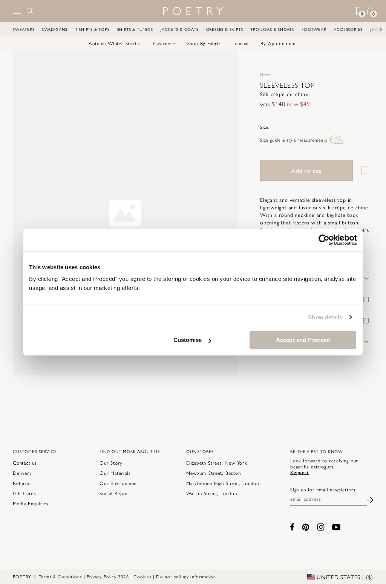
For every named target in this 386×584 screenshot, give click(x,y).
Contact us (25, 462)
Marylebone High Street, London (222, 482)
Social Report (115, 493)
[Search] (30, 11)
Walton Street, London (211, 493)
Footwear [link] (314, 29)
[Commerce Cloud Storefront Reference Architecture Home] (193, 11)
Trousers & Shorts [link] (272, 29)
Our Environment (119, 482)
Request (299, 472)
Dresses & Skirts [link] (224, 29)
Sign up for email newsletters (322, 489)
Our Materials (115, 472)
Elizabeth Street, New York (216, 462)
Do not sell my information (186, 576)
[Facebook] (292, 527)
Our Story (111, 462)
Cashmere (164, 43)
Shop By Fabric (204, 43)
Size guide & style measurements (293, 139)
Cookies (142, 576)
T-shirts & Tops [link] (92, 29)
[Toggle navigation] (17, 11)
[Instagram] (321, 527)
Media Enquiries (31, 503)
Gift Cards (24, 493)
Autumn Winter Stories (115, 43)
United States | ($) (344, 576)
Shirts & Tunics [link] (135, 29)
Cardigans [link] (54, 29)
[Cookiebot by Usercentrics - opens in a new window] (324, 239)
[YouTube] (336, 527)
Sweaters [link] (23, 29)
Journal (241, 43)
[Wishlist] (363, 170)
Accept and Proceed (303, 340)
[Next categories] (373, 29)
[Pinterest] (305, 527)
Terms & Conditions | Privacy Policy (77, 576)
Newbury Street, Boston (213, 472)
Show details (325, 317)
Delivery (22, 472)
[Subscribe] (369, 499)
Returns (21, 482)
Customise (187, 340)
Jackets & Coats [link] (180, 29)
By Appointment (278, 43)
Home (265, 74)
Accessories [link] (348, 29)
